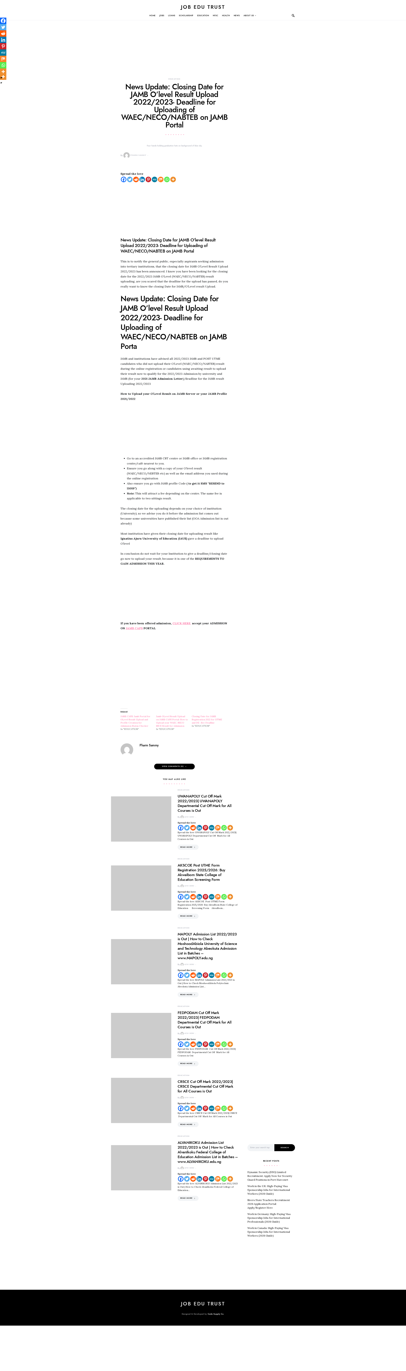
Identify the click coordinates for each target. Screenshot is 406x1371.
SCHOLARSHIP (186, 15)
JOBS (161, 15)
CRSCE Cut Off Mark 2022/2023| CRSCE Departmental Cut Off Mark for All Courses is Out (205, 1086)
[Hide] (1, 83)
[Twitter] (130, 179)
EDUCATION (203, 15)
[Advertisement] (174, 54)
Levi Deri (189, 817)
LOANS (171, 15)
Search (285, 1147)
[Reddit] (136, 179)
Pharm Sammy (138, 155)
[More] (173, 179)
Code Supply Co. (216, 1314)
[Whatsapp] (167, 179)
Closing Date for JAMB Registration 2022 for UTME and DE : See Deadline (207, 719)
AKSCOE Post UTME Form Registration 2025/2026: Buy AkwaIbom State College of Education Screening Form (201, 872)
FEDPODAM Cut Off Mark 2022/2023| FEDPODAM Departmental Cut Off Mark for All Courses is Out (204, 1020)
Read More (186, 847)
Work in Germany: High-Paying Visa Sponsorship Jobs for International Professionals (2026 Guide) (269, 1217)
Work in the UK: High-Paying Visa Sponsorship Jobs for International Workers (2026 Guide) (268, 1189)
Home (152, 15)
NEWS (237, 15)
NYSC (215, 15)
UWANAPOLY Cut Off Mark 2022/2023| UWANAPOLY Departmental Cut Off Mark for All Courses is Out (204, 803)
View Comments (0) (173, 766)
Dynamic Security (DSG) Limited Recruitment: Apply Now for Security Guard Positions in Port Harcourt (269, 1176)
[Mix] (161, 179)
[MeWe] (154, 179)
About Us (249, 15)
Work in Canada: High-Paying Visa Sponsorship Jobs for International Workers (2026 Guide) (268, 1231)
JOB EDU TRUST (203, 6)
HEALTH (226, 15)
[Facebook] (123, 179)
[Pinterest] (148, 179)
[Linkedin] (142, 179)
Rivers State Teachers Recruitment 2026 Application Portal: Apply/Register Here (268, 1203)
